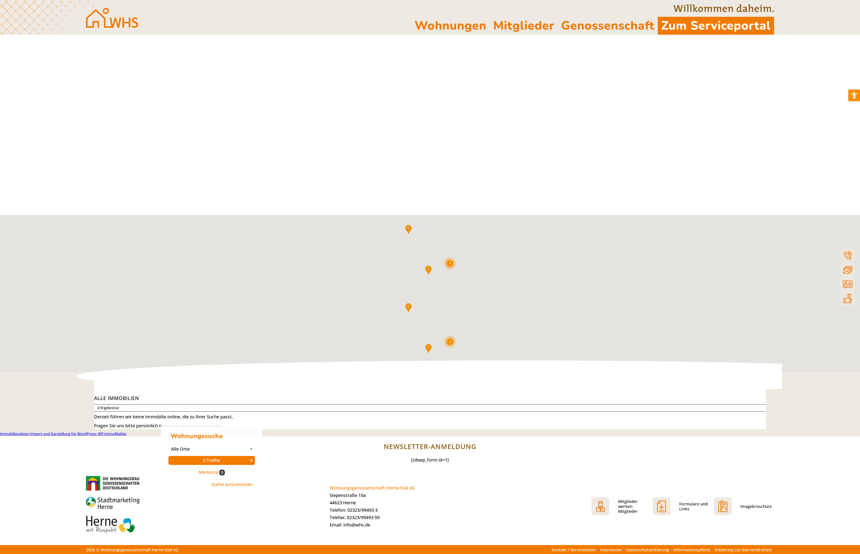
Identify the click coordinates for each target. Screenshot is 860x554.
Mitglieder (523, 25)
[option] (430, 125)
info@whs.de (356, 525)
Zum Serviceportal (716, 25)
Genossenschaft (607, 25)
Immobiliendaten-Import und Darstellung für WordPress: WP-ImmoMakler (63, 433)
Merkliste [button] (211, 472)
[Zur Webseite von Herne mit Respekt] (119, 526)
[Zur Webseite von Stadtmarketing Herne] (119, 503)
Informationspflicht (691, 549)
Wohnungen (450, 25)
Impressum (611, 549)
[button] (854, 95)
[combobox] (211, 449)
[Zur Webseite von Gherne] (114, 482)
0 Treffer (212, 460)
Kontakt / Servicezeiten (574, 549)
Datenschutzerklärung (647, 549)
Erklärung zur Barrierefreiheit (743, 549)
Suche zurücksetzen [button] (232, 484)
